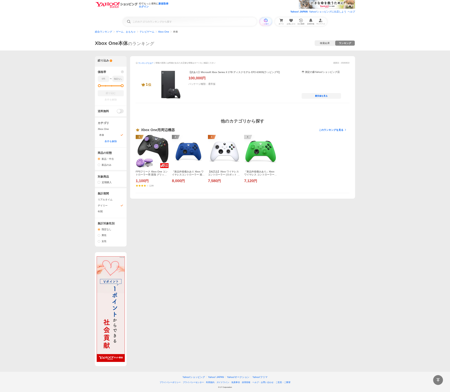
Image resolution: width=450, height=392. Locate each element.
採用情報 (246, 382)
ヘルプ (351, 11)
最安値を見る (321, 96)
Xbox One (163, 31)
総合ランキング (103, 31)
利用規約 (210, 382)
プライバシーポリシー (170, 382)
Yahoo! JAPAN (299, 11)
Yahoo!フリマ (260, 377)
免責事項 (235, 382)
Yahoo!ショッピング (193, 377)
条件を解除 (111, 141)
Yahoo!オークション (238, 377)
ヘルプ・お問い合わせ (263, 382)
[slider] (99, 85)
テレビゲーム (147, 31)
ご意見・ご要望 (283, 382)
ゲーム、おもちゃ (126, 31)
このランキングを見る (331, 129)
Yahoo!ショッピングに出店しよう (327, 11)
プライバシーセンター (193, 382)
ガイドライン (223, 382)
